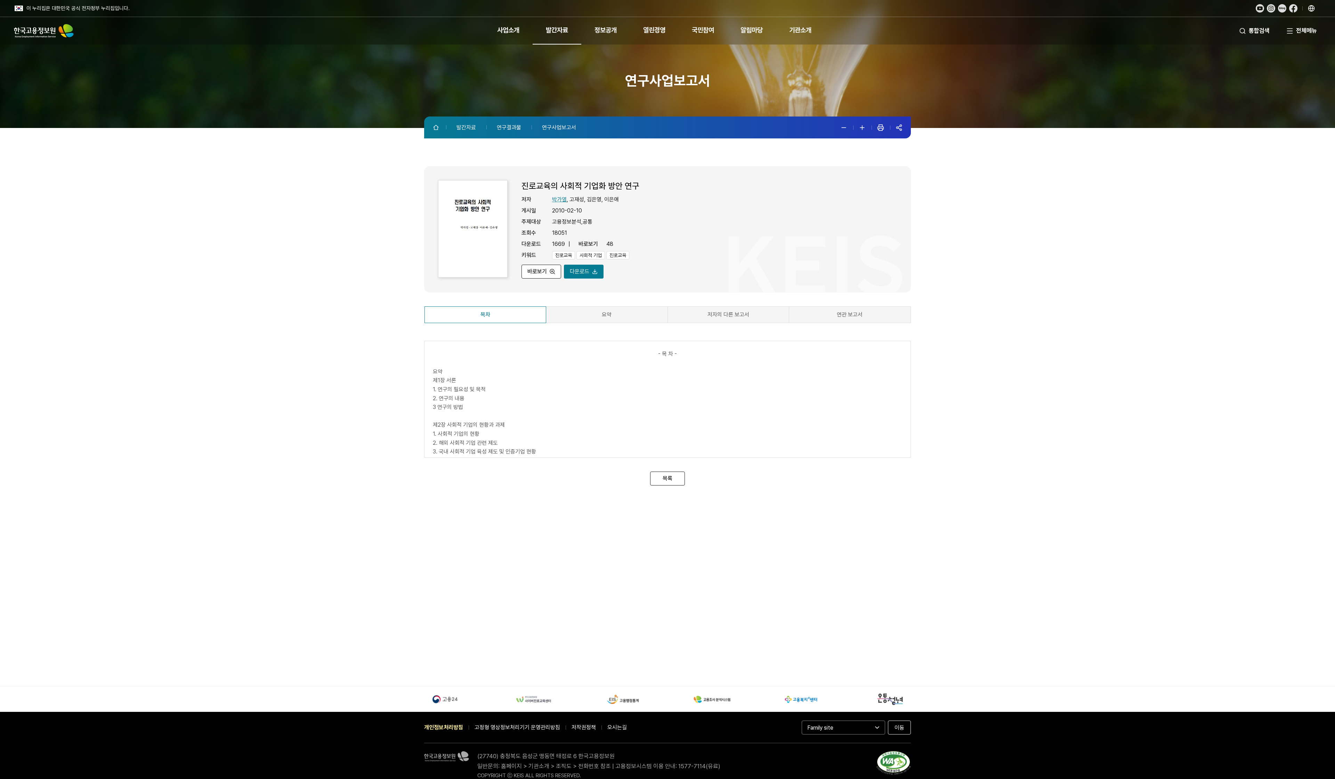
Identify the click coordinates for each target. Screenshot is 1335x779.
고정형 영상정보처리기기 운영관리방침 (517, 727)
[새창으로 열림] (1260, 8)
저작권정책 (584, 727)
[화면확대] (862, 128)
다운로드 (579, 271)
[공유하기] (899, 128)
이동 (899, 727)
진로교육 (563, 255)
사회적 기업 (591, 255)
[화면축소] (844, 128)
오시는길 (617, 727)
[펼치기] (1311, 8)
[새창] (893, 764)
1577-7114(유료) (699, 766)
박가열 (559, 199)
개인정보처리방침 (443, 727)
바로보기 (537, 271)
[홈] (436, 127)
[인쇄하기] (881, 128)
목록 (667, 478)
